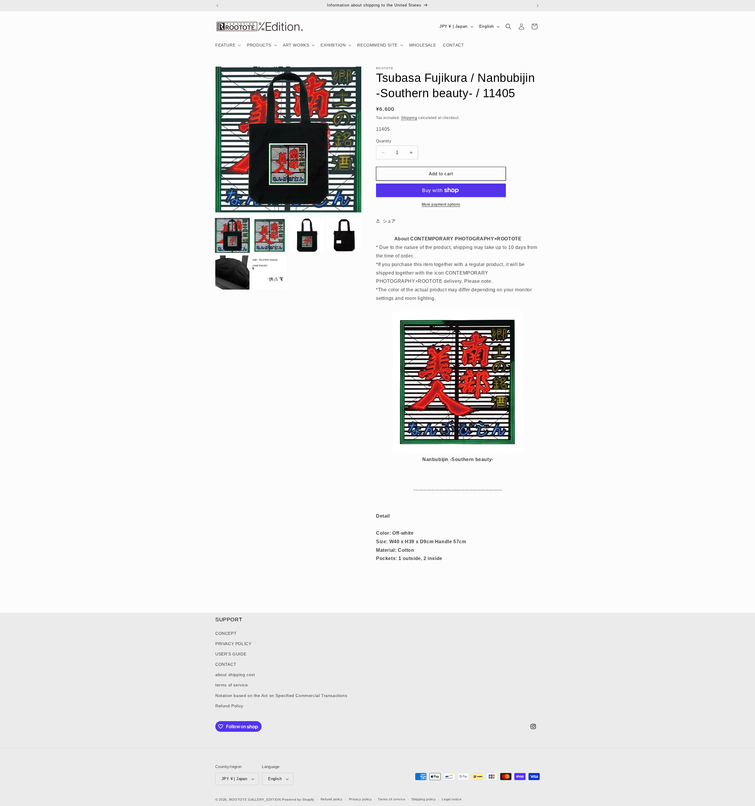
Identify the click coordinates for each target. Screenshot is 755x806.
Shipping (409, 118)
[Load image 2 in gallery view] (269, 235)
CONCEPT (226, 633)
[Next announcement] (537, 5)
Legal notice (451, 799)
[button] (227, 45)
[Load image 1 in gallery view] (232, 235)
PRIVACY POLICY (233, 643)
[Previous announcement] (217, 5)
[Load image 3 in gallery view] (307, 235)
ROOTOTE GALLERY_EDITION (255, 799)
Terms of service (391, 799)
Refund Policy (229, 705)
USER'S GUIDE (230, 654)
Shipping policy (423, 799)
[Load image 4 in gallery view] (344, 235)
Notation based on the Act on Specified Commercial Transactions (281, 695)
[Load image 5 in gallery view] (232, 272)
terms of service (231, 685)
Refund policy (332, 799)
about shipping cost (235, 674)
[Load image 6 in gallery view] (269, 272)
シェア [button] (389, 221)
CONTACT (225, 664)
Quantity (383, 141)
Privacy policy (360, 799)
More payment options (441, 204)
